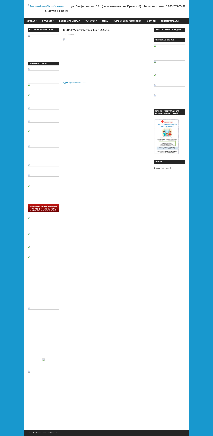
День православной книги (75, 83)
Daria (81, 35)
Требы (105, 21)
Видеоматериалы (170, 21)
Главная (31, 21)
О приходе (47, 21)
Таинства (90, 21)
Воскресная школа (69, 21)
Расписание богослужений (127, 21)
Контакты (151, 21)
